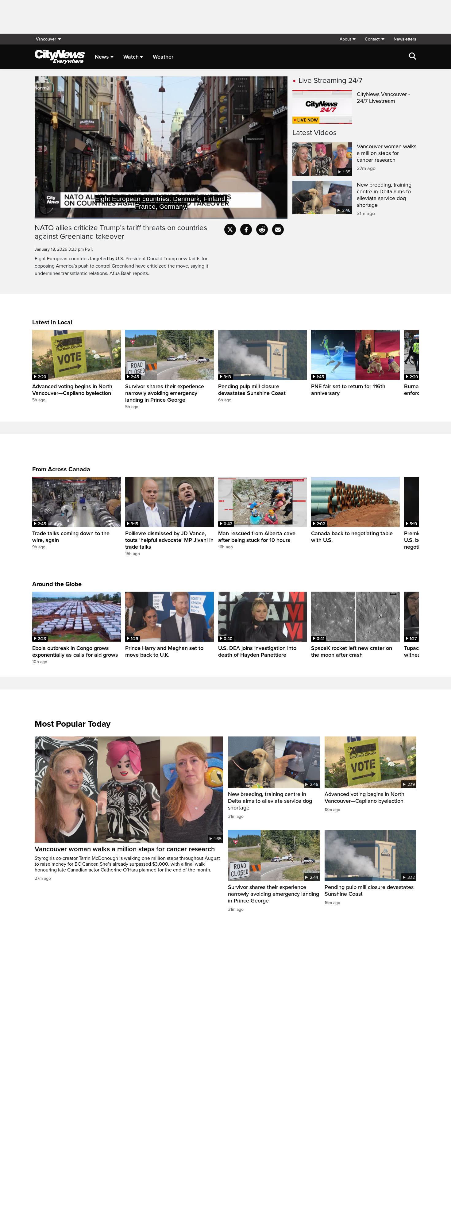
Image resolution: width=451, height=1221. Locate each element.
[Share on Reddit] (262, 229)
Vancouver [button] (46, 39)
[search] (412, 56)
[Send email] (278, 229)
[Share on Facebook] (246, 229)
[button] (347, 39)
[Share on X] (230, 229)
